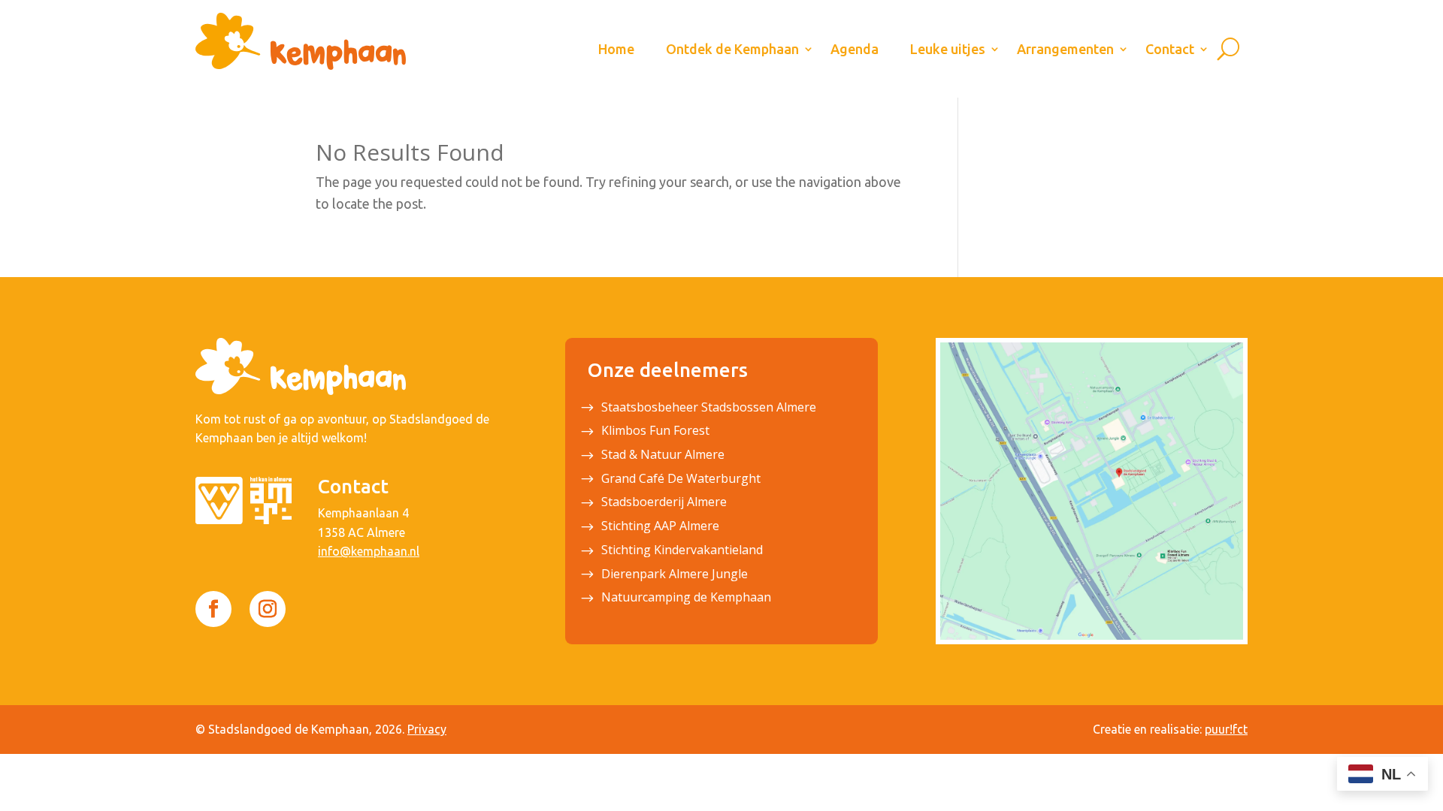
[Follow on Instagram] (268, 609)
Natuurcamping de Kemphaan (686, 598)
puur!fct (1226, 729)
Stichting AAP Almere (660, 527)
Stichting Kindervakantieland (682, 551)
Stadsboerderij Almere (664, 503)
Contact (1169, 48)
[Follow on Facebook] (213, 609)
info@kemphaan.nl (368, 551)
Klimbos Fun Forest (655, 432)
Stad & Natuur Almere (663, 456)
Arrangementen (1065, 48)
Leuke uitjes (947, 48)
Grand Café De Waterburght (681, 480)
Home (616, 48)
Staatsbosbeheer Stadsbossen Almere (708, 408)
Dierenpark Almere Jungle (674, 575)
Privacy (426, 729)
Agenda (854, 48)
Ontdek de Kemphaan (732, 48)
